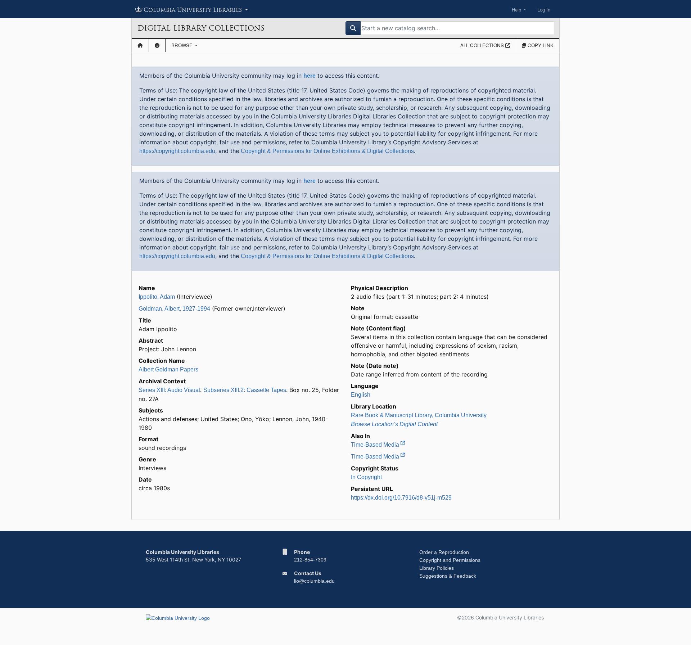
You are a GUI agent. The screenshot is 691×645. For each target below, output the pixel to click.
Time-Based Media (376, 445)
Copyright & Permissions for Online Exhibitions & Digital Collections (327, 151)
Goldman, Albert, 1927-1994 (174, 309)
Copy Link (540, 45)
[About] (157, 45)
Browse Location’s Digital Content (394, 424)
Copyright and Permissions (449, 560)
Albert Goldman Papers (168, 369)
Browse (182, 45)
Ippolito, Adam (157, 297)
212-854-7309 (310, 560)
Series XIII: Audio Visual (169, 390)
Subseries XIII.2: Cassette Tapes (244, 390)
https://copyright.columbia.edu (177, 151)
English (360, 395)
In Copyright (366, 477)
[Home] (140, 45)
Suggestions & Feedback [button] (447, 576)
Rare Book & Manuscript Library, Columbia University (419, 415)
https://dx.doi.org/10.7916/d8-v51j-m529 (401, 498)
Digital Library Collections (201, 28)
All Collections (482, 45)
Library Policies (436, 568)
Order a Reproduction (444, 552)
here (309, 76)
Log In (543, 10)
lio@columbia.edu (314, 581)
